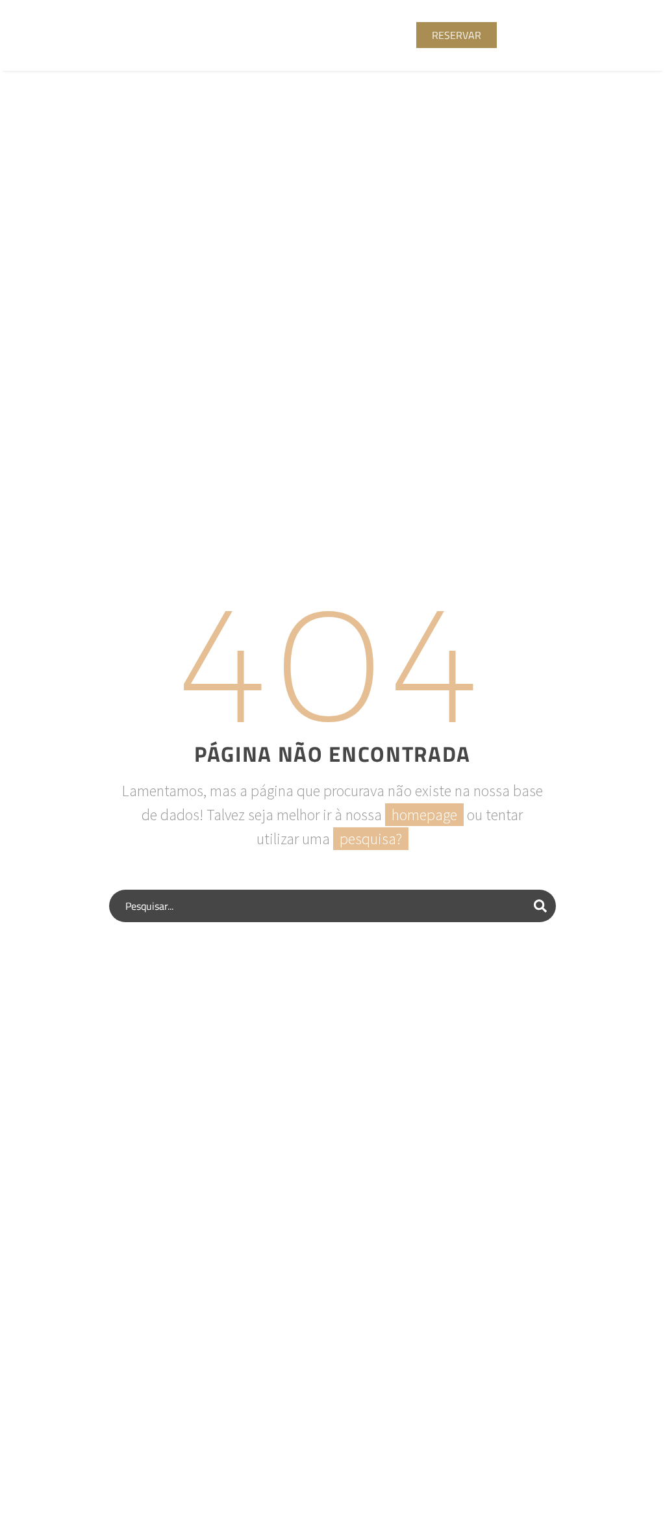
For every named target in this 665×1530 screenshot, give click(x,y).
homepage (424, 815)
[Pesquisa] (540, 906)
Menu (568, 35)
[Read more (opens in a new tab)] (216, 35)
